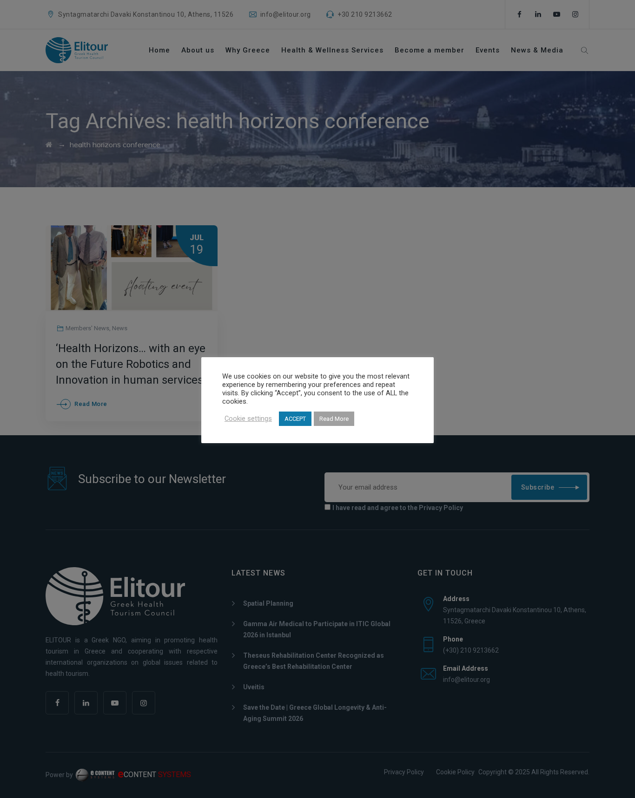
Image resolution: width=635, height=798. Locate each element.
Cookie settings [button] (248, 418)
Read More (334, 418)
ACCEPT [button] (295, 418)
